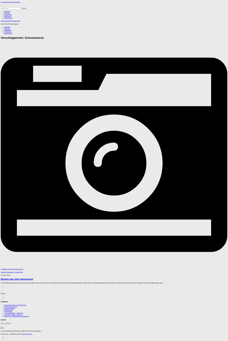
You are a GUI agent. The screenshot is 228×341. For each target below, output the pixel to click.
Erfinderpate (8, 311)
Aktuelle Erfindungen (7, 272)
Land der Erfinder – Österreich (13, 313)
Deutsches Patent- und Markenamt (15, 305)
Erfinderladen (8, 310)
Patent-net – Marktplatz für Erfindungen (16, 316)
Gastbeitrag (8, 15)
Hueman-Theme (27, 334)
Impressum (7, 16)
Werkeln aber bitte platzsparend (17, 279)
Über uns (7, 13)
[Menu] (1, 5)
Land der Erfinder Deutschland (10, 2)
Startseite (7, 11)
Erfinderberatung (9, 308)
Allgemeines (19, 272)
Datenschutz (8, 18)
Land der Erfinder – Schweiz (13, 315)
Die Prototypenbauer (10, 306)
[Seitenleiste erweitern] (1, 325)
